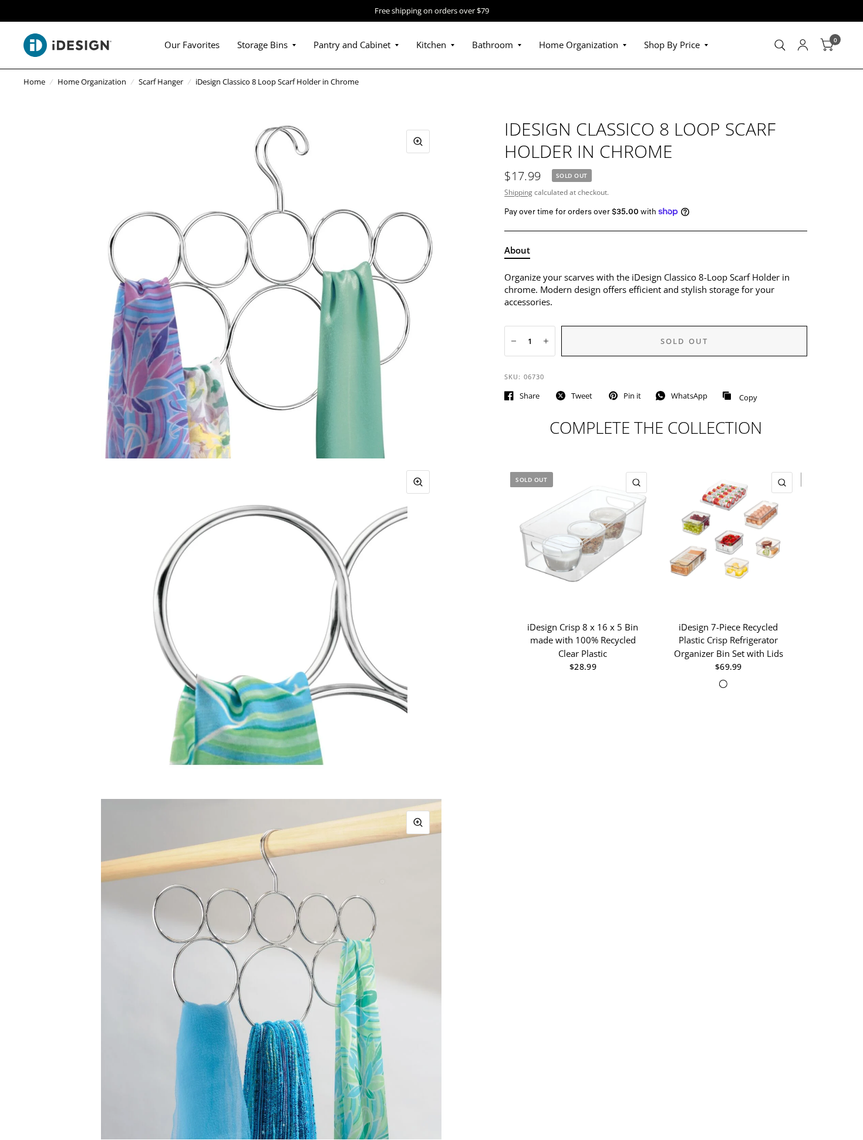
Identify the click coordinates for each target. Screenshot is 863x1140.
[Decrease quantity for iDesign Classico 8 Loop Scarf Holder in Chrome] (513, 341)
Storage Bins (262, 44)
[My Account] (802, 45)
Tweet (581, 395)
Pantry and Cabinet (351, 44)
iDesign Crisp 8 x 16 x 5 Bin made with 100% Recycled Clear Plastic (583, 640)
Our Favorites (192, 44)
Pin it (632, 395)
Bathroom (492, 44)
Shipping (518, 192)
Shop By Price (672, 44)
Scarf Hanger (161, 81)
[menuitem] (192, 45)
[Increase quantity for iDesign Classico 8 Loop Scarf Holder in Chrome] (546, 341)
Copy (739, 396)
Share (530, 395)
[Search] (779, 45)
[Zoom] (418, 141)
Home (34, 81)
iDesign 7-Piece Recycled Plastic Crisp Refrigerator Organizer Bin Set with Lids (728, 640)
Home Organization (578, 44)
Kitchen (431, 44)
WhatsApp (689, 395)
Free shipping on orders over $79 (432, 11)
